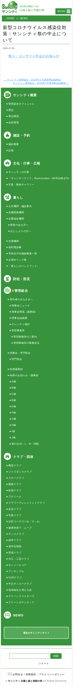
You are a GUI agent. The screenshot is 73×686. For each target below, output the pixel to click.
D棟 (14, 400)
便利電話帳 (15, 247)
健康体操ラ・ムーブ (20, 527)
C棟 (14, 394)
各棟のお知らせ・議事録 (24, 375)
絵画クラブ (15, 490)
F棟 (14, 412)
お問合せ (18, 674)
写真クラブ (15, 515)
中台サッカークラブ (20, 583)
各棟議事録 (16, 369)
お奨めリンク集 (17, 259)
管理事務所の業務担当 (26, 342)
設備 (11, 150)
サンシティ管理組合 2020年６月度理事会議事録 (32, 79)
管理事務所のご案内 (25, 336)
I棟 (13, 431)
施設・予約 (21, 135)
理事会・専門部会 (20, 352)
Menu (61, 11)
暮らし (18, 197)
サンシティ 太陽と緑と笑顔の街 (25, 681)
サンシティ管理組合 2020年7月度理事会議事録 (41, 83)
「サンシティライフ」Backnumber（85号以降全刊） (39, 178)
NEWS (24, 18)
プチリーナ (15, 496)
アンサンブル (16, 571)
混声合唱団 (15, 546)
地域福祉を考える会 (20, 590)
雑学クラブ (15, 540)
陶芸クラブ (15, 465)
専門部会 (17, 359)
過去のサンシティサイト (36, 633)
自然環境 (13, 122)
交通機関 (13, 241)
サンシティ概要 (25, 95)
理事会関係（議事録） (25, 311)
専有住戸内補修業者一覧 (22, 253)
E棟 (14, 406)
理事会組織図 (19, 318)
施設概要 (13, 144)
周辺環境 (13, 116)
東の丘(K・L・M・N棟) (25, 443)
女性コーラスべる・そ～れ (24, 521)
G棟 (14, 418)
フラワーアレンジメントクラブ (26, 502)
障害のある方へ (19, 224)
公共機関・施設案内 (20, 206)
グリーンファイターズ (21, 596)
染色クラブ (15, 509)
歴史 (11, 110)
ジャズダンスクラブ (20, 471)
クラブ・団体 (23, 457)
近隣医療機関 (16, 212)
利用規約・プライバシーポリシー (45, 674)
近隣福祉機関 (16, 218)
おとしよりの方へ (20, 231)
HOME (11, 18)
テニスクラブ (16, 534)
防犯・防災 (21, 279)
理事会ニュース (21, 305)
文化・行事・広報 (26, 163)
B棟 (14, 387)
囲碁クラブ (15, 484)
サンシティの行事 (18, 172)
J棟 (14, 437)
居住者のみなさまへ (21, 299)
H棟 (14, 425)
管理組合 (21, 290)
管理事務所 (18, 330)
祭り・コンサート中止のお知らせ (34, 56)
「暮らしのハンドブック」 (24, 266)
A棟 (14, 381)
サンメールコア (17, 565)
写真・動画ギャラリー (21, 184)
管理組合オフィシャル (21, 103)
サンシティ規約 (21, 324)
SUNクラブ (15, 577)
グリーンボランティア (21, 602)
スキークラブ (16, 478)
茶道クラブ (15, 552)
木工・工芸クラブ (18, 558)
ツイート (44, 663)
